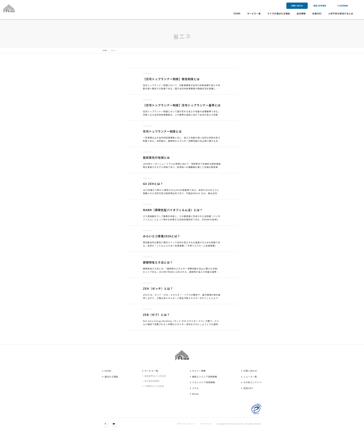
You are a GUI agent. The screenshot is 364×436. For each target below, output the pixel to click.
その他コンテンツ (252, 382)
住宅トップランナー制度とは (162, 131)
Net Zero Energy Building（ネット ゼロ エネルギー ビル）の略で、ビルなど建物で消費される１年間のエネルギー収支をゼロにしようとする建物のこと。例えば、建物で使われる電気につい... (181, 324)
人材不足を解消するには (340, 13)
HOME (237, 13)
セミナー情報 (199, 370)
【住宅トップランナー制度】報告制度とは (171, 79)
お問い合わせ (297, 5)
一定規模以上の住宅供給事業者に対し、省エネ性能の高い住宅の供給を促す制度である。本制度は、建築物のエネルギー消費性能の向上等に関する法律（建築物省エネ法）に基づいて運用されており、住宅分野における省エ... (181, 140)
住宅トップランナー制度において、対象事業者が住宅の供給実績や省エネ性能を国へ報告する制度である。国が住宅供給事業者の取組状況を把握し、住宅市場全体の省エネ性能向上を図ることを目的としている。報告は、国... (181, 88)
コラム (195, 388)
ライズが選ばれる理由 (278, 13)
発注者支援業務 (151, 380)
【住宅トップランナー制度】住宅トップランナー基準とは (182, 105)
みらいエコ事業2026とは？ (161, 236)
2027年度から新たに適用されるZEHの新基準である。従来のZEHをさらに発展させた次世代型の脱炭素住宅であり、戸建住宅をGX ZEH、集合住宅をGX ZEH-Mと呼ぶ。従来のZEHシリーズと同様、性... (182, 193)
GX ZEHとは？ (153, 184)
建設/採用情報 (319, 5)
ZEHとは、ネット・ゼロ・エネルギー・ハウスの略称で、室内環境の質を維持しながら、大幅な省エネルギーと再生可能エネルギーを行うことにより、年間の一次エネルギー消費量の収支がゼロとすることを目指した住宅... (181, 298)
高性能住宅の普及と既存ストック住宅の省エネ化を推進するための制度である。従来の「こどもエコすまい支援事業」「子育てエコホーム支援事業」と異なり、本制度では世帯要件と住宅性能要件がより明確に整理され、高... (181, 245)
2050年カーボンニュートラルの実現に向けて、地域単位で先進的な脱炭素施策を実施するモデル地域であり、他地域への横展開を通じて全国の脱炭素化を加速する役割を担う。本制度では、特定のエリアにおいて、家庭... (182, 167)
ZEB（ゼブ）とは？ (156, 315)
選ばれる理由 (111, 376)
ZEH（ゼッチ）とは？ (158, 288)
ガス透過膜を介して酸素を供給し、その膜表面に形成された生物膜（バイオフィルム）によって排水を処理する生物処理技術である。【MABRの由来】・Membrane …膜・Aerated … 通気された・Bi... (181, 219)
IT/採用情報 (342, 5)
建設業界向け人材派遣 (155, 376)
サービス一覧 (254, 13)
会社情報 (301, 13)
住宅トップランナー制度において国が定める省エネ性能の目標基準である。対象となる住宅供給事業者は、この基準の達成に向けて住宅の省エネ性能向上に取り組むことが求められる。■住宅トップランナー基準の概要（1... (181, 114)
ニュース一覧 (250, 376)
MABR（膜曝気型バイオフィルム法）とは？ (173, 210)
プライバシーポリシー (186, 423)
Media (195, 393)
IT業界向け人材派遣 (154, 386)
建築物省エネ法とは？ (158, 262)
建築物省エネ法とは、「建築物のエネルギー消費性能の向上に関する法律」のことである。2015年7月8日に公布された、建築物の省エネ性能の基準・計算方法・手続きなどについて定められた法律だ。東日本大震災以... (182, 271)
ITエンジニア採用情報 (203, 382)
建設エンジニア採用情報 (204, 376)
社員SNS (317, 13)
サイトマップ (205, 423)
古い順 (139, 66)
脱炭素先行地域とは (156, 157)
